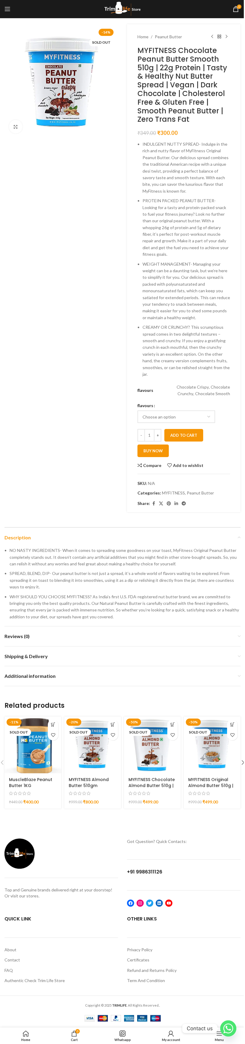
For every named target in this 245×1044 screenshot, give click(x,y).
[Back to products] (219, 36)
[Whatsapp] (228, 1028)
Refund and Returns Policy (152, 970)
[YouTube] (168, 903)
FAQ (8, 970)
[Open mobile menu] (7, 9)
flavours (145, 405)
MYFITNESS (173, 492)
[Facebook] (130, 903)
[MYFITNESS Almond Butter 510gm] (92, 744)
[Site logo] (122, 8)
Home (142, 36)
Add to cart (183, 435)
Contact (12, 959)
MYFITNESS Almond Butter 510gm (89, 783)
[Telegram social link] (184, 504)
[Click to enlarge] (15, 126)
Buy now (153, 450)
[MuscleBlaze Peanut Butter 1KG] (32, 744)
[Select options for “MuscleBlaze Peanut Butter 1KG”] (53, 724)
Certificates (138, 959)
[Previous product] (212, 36)
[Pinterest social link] (169, 504)
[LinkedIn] (159, 903)
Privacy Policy (139, 949)
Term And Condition (146, 980)
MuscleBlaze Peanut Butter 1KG (30, 783)
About (10, 949)
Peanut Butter (168, 36)
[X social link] (161, 504)
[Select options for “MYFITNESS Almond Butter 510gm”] (113, 724)
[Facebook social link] (153, 504)
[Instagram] (140, 903)
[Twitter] (149, 903)
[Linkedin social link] (176, 504)
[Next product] (226, 36)
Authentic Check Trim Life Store (34, 980)
